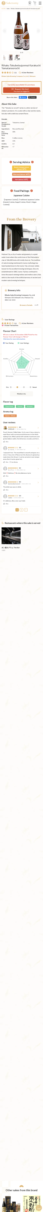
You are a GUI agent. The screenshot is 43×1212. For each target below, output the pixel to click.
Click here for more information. (14, 339)
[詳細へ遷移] (11, 535)
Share (24, 97)
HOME (3, 8)
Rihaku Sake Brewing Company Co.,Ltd (15, 76)
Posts (33, 97)
